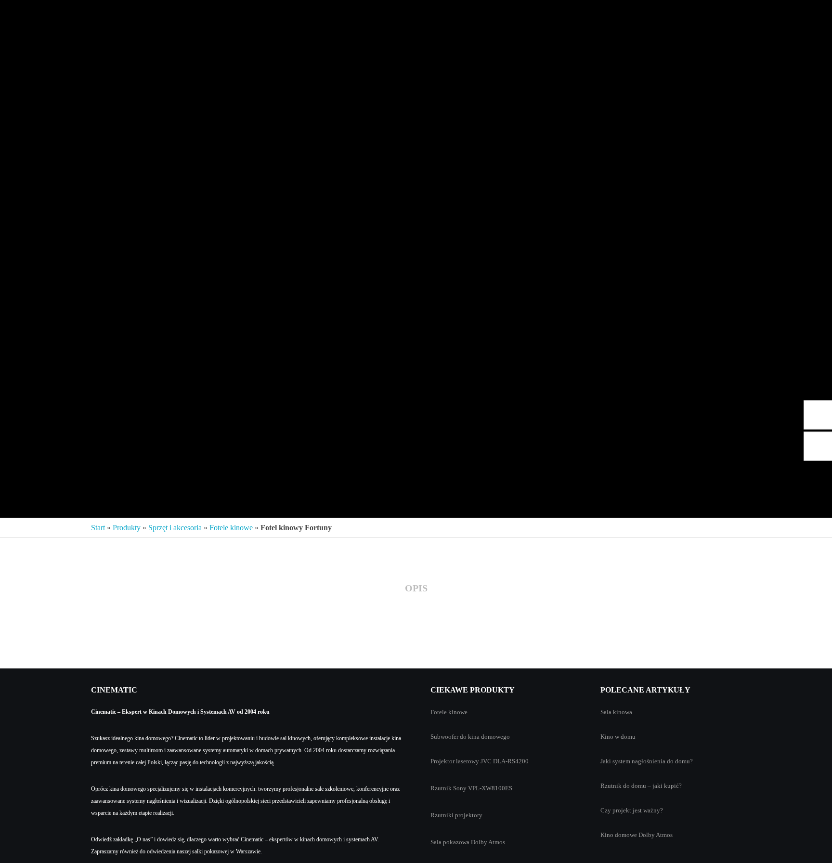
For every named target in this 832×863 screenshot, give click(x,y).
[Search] (809, 14)
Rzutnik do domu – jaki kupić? (641, 785)
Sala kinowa (616, 712)
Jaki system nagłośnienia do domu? (646, 761)
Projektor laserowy (454, 761)
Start (98, 527)
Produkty (127, 527)
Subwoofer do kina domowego (470, 736)
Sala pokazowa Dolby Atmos (467, 842)
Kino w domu (618, 736)
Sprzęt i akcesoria (175, 527)
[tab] (416, 588)
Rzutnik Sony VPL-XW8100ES (471, 788)
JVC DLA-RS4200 (505, 761)
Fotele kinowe (231, 527)
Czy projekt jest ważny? (631, 810)
